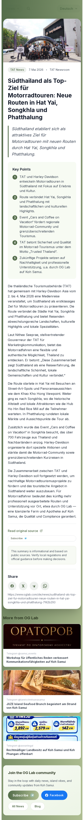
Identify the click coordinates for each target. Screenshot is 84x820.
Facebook (56, 795)
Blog (38, 806)
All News (18, 806)
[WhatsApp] (45, 586)
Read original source (23, 531)
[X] (23, 586)
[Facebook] (12, 586)
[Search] (28, 8)
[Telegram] (34, 586)
